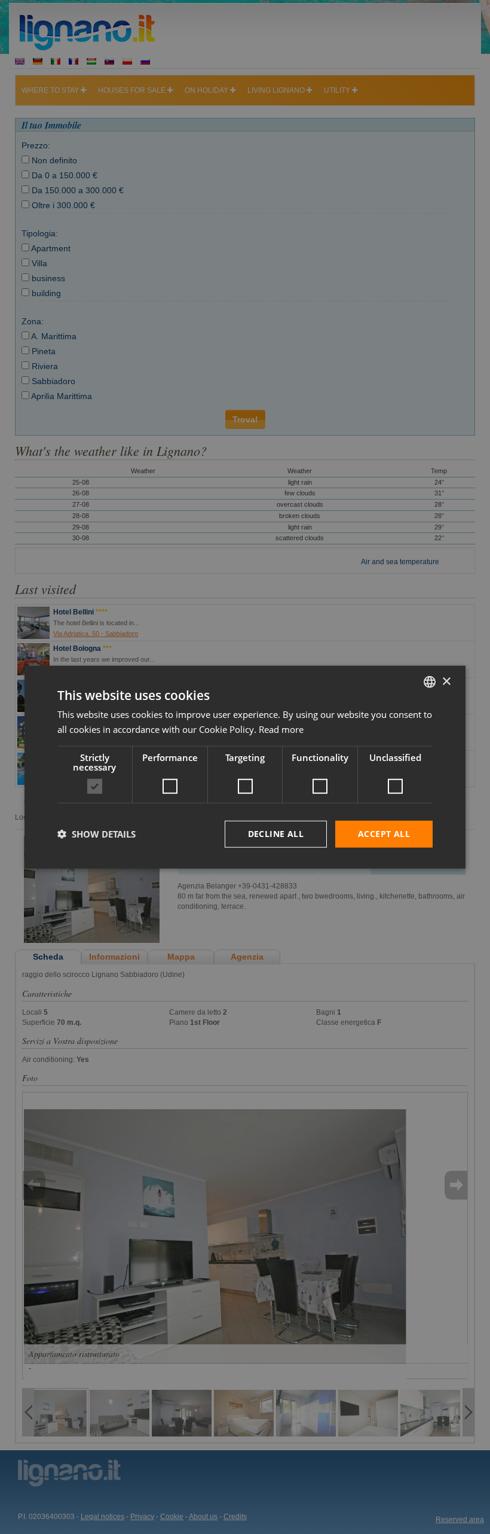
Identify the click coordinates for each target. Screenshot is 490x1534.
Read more (281, 729)
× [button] (446, 681)
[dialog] (245, 767)
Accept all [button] (384, 833)
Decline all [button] (276, 833)
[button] (96, 834)
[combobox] (430, 682)
